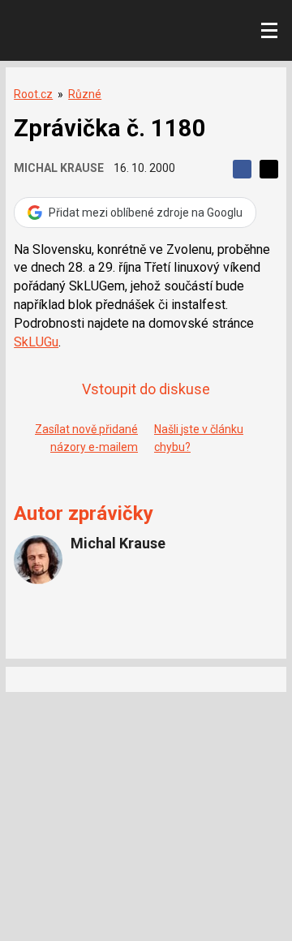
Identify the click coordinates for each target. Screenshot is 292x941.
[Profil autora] (38, 559)
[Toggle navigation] (269, 30)
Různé (84, 94)
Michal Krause (59, 167)
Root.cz (33, 94)
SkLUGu (36, 342)
